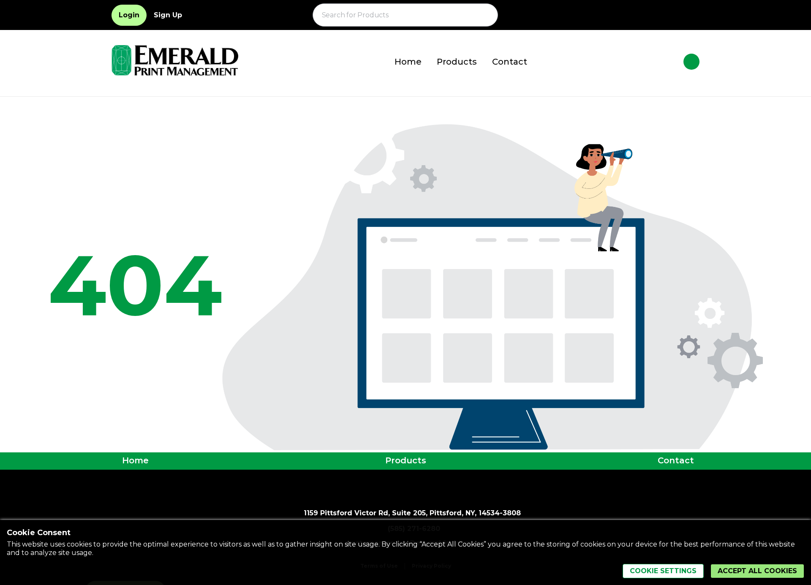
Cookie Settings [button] (663, 571)
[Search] (486, 15)
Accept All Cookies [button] (757, 571)
